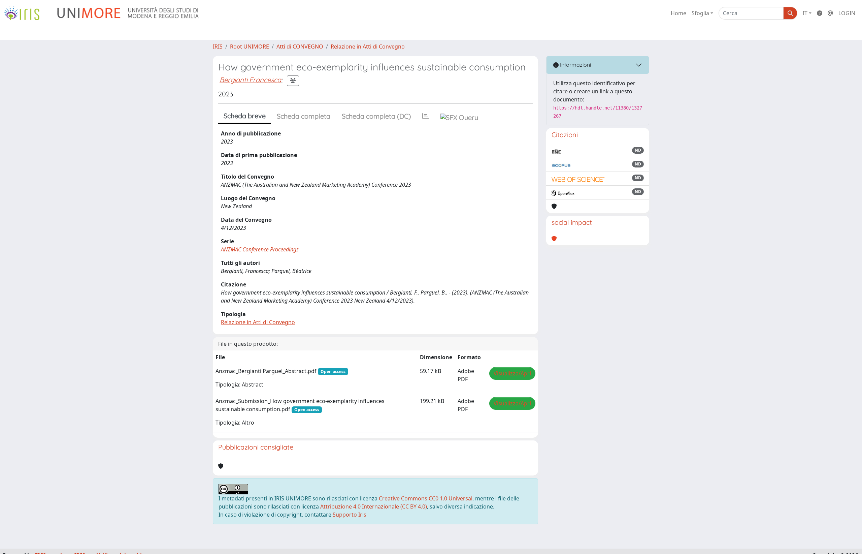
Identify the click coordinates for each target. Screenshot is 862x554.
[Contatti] (830, 13)
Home (678, 13)
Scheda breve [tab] (245, 116)
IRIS (218, 46)
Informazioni (575, 64)
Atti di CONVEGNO (299, 46)
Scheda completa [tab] (303, 116)
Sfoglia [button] (700, 13)
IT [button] (805, 13)
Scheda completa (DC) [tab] (376, 116)
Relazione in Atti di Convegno (368, 46)
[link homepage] (24, 13)
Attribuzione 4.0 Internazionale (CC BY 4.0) (373, 506)
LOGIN (846, 13)
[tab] (426, 116)
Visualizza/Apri (512, 373)
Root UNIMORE (249, 46)
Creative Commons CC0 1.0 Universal (425, 498)
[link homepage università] (128, 13)
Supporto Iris (349, 514)
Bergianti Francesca (250, 79)
